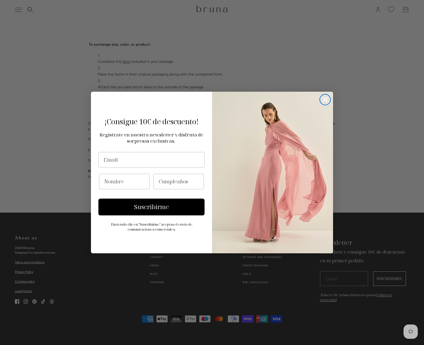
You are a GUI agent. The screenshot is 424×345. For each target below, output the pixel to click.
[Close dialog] (325, 99)
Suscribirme (151, 207)
